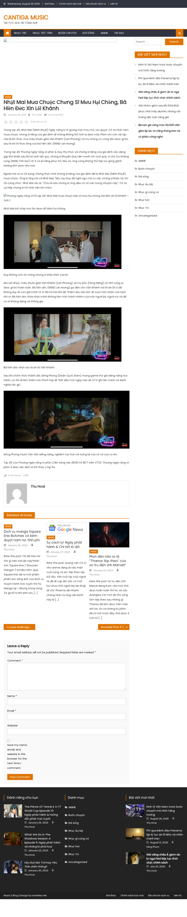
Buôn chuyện (67, 33)
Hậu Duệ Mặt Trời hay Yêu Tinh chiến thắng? (40, 864)
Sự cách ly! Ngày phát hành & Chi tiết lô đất (64, 544)
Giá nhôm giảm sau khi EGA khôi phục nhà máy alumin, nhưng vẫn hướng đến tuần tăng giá (159, 111)
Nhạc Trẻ (20, 33)
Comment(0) (55, 114)
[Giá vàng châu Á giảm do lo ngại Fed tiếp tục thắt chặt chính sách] (135, 858)
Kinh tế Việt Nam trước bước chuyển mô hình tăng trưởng (160, 67)
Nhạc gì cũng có (148, 192)
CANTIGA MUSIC (26, 17)
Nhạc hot (144, 200)
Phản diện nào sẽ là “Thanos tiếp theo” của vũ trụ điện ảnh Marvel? (107, 560)
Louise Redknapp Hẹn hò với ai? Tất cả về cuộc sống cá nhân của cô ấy (21, 627)
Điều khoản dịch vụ (96, 3)
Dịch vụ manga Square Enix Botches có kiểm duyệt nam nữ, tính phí (22, 535)
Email (11, 711)
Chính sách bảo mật (70, 3)
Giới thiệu (49, 3)
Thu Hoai (37, 114)
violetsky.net (39, 895)
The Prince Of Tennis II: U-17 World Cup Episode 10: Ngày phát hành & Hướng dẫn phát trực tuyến (42, 813)
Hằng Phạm (152, 847)
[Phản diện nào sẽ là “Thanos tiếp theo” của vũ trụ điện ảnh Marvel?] (109, 534)
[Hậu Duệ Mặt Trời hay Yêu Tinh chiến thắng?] (13, 866)
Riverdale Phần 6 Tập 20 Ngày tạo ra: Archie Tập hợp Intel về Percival (115, 627)
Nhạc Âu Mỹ (145, 184)
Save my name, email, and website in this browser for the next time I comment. (17, 756)
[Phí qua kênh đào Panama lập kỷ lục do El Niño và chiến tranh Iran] (135, 833)
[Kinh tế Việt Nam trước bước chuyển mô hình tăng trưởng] (135, 810)
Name (12, 696)
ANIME (104, 33)
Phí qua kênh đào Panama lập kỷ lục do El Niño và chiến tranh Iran (158, 81)
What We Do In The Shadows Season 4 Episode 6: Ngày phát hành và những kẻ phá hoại (42, 840)
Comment (15, 660)
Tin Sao (119, 33)
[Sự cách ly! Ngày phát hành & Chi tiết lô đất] (67, 527)
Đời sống (88, 33)
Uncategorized (147, 215)
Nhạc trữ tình (42, 33)
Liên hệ (114, 3)
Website (12, 725)
